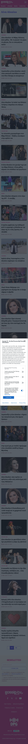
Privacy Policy (22, 402)
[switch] (22, 372)
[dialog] (14, 372)
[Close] (25, 341)
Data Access (14, 402)
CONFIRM (8, 397)
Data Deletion (5, 402)
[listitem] (14, 368)
